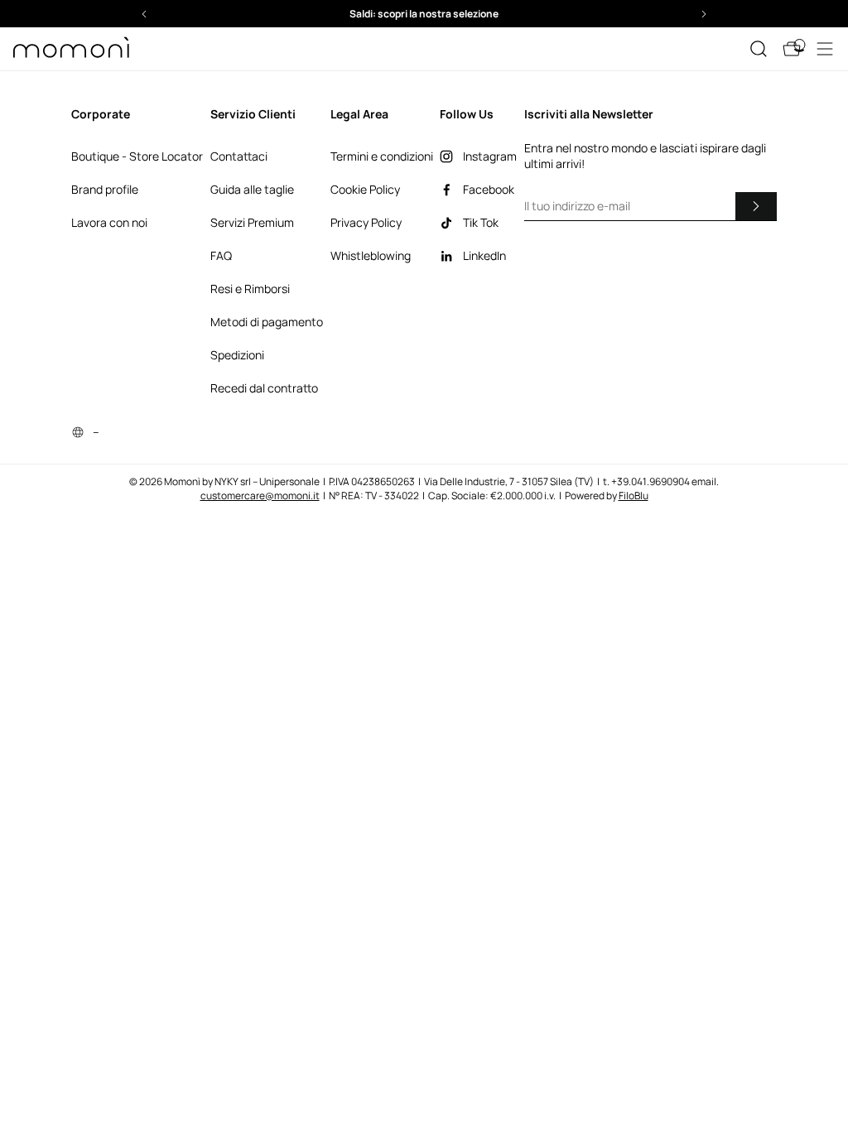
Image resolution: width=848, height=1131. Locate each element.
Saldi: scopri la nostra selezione (358, 14)
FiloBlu (633, 495)
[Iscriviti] (756, 206)
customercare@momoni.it (260, 495)
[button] (358, 14)
